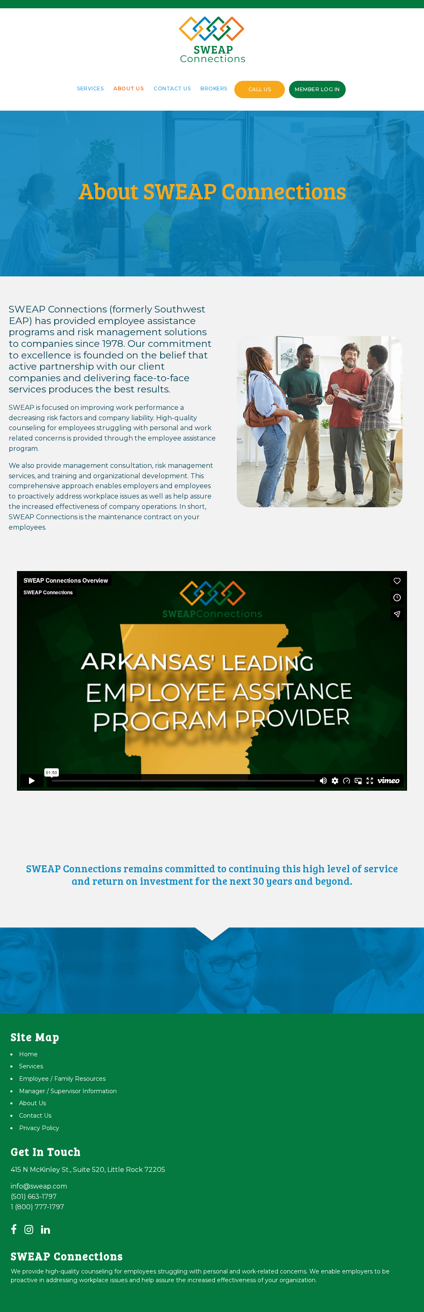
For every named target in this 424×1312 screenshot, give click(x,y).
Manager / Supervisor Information (68, 1091)
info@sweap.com (39, 1186)
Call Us (259, 89)
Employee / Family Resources (62, 1078)
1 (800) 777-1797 (37, 1207)
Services (90, 88)
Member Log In (317, 89)
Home (28, 1054)
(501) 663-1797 (34, 1197)
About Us (128, 88)
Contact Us (172, 88)
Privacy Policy (39, 1128)
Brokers (213, 88)
